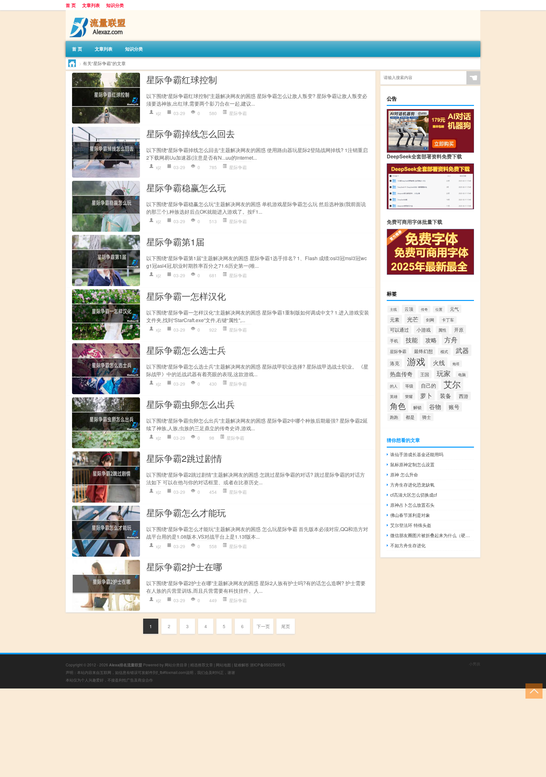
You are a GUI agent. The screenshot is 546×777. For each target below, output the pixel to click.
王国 (424, 374)
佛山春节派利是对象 (410, 515)
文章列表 (91, 5)
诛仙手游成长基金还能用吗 (416, 454)
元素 (394, 319)
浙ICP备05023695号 (267, 664)
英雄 (393, 396)
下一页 (263, 626)
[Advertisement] (189, 732)
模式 (444, 351)
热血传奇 (401, 374)
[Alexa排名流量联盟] (99, 12)
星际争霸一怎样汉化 (186, 296)
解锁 (417, 407)
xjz (158, 113)
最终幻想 (423, 351)
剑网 (430, 320)
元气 (454, 309)
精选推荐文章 (201, 664)
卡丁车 (448, 320)
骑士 (426, 417)
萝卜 (426, 395)
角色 (398, 405)
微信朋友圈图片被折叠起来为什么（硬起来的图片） (432, 535)
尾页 (285, 626)
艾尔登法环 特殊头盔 (410, 525)
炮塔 (455, 363)
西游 (463, 396)
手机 (394, 341)
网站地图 (223, 664)
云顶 (408, 309)
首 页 (71, 5)
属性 (442, 330)
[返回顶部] (532, 690)
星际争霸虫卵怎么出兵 (190, 404)
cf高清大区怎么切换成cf (413, 495)
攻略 (431, 340)
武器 (462, 350)
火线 (439, 362)
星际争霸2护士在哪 (184, 566)
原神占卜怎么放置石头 (412, 505)
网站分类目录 (176, 664)
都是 (410, 417)
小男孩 (474, 663)
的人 (393, 386)
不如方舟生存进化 (408, 545)
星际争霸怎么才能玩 (186, 512)
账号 (454, 407)
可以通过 (399, 329)
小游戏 (423, 329)
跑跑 (394, 417)
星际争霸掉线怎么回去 (190, 133)
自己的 (428, 385)
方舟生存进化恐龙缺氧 (412, 484)
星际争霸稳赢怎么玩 (186, 187)
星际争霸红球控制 (181, 79)
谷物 (435, 406)
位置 (438, 309)
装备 (445, 395)
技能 (412, 339)
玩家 (444, 373)
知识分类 (115, 5)
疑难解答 (241, 664)
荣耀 (409, 396)
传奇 (424, 309)
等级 (409, 386)
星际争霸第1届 (175, 241)
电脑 (462, 374)
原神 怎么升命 (404, 474)
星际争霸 (238, 113)
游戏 (416, 361)
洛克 (394, 363)
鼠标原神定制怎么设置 (412, 464)
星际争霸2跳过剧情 (184, 458)
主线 (393, 309)
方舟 (451, 339)
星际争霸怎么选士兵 (186, 350)
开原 (459, 329)
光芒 (412, 319)
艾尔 (452, 384)
